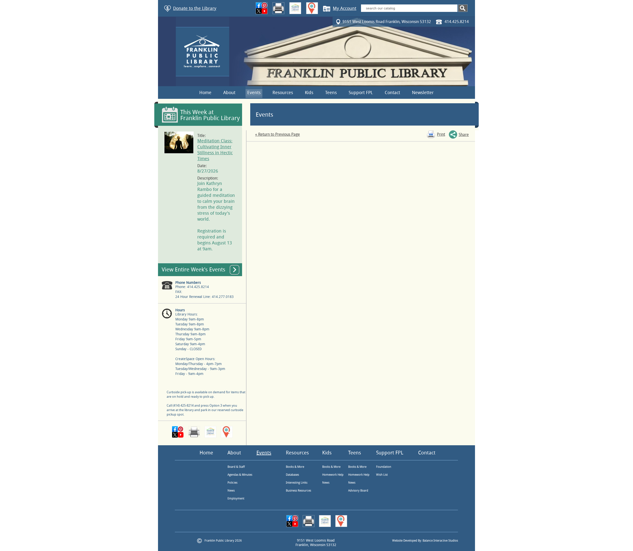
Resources (282, 92)
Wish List (382, 474)
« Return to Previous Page (277, 134)
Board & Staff (236, 466)
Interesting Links (296, 482)
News (231, 490)
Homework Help (332, 474)
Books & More (295, 466)
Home (205, 92)
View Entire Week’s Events (193, 269)
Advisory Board (358, 490)
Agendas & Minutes (239, 474)
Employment (235, 498)
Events (254, 92)
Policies (232, 482)
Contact (392, 92)
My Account (344, 8)
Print (441, 134)
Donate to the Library (194, 8)
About (229, 92)
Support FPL (361, 92)
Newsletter (423, 92)
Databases (292, 474)
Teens (331, 92)
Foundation (383, 466)
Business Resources (298, 490)
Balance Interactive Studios (440, 540)
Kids (309, 92)
